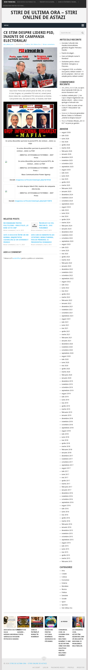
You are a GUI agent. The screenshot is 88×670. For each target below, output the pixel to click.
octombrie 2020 (67, 350)
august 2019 (66, 393)
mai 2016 (65, 515)
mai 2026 (65, 142)
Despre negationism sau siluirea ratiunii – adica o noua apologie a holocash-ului (73, 100)
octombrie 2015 (67, 536)
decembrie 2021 (67, 306)
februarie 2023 (67, 263)
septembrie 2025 (67, 167)
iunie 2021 (65, 325)
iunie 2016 (65, 512)
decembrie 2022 (67, 269)
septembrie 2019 (67, 390)
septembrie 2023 (67, 241)
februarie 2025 (67, 188)
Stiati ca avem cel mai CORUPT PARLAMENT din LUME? (72, 108)
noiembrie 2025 (67, 160)
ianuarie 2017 (66, 490)
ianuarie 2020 (66, 378)
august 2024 (66, 207)
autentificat (17, 258)
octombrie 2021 (67, 313)
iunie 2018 (65, 437)
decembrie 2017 (67, 456)
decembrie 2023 (67, 232)
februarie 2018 (67, 449)
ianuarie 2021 (66, 341)
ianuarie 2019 (66, 415)
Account (36, 667)
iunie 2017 (65, 474)
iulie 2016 (65, 508)
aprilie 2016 (66, 518)
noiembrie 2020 (67, 347)
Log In (45, 667)
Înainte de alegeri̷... (47, 2)
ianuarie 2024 (66, 229)
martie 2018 (66, 446)
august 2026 (66, 132)
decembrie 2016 (67, 493)
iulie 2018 (65, 434)
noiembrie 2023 (67, 235)
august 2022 (66, 282)
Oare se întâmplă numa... (67, 2)
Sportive (64, 605)
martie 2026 (66, 148)
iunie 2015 (65, 549)
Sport (64, 602)
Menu (6, 25)
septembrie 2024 (67, 204)
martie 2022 (66, 297)
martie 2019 (66, 409)
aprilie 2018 (66, 443)
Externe (64, 583)
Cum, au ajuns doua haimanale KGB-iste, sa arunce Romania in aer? (73, 90)
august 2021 (66, 319)
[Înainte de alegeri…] (23, 622)
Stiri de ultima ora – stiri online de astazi (44, 15)
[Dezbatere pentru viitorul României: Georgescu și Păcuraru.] (51, 622)
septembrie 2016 (67, 502)
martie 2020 (66, 372)
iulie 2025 (65, 173)
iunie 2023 (65, 250)
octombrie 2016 (67, 499)
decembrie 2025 (67, 157)
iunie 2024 (65, 213)
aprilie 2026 (66, 145)
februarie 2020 (67, 375)
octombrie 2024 (67, 201)
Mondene (65, 586)
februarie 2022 (67, 300)
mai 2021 (65, 328)
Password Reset (58, 667)
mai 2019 (65, 403)
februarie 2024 (67, 226)
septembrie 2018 (67, 428)
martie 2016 (66, 521)
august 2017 (66, 468)
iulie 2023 (65, 247)
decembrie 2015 (67, 530)
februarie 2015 (67, 561)
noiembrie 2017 (67, 459)
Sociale (64, 599)
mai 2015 (65, 552)
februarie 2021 (67, 338)
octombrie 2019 (67, 387)
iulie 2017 (65, 471)
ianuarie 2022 (66, 303)
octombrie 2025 (67, 163)
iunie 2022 (65, 288)
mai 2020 (65, 365)
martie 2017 (66, 484)
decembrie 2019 (67, 381)
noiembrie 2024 (67, 198)
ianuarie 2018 (66, 453)
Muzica (64, 589)
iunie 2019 (65, 400)
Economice (65, 580)
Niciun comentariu (49, 44)
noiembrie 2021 (67, 310)
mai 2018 (65, 440)
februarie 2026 (67, 151)
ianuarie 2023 (66, 266)
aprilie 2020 (66, 369)
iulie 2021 (65, 322)
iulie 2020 (65, 359)
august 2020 (66, 356)
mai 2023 (65, 254)
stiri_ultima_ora (8, 44)
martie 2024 (66, 222)
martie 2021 (66, 334)
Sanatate (65, 595)
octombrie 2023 (67, 238)
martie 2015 (66, 558)
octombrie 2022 (67, 275)
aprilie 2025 (66, 182)
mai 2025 (65, 179)
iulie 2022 (65, 285)
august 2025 (66, 170)
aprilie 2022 (66, 294)
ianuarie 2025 (66, 191)
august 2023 (66, 244)
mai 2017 (65, 477)
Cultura (64, 577)
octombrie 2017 (67, 462)
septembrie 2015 (67, 540)
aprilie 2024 (66, 219)
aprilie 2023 (66, 257)
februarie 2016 (67, 524)
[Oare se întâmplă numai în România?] (37, 622)
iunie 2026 (65, 139)
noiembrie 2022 (67, 272)
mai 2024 (65, 216)
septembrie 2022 (67, 278)
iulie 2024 (65, 210)
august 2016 (66, 505)
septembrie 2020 (67, 353)
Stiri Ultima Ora (36, 44)
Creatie (64, 574)
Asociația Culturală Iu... (27, 2)
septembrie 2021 (67, 316)
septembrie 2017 (67, 465)
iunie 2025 (65, 176)
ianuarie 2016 (66, 527)
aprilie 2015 (66, 555)
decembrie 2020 (67, 344)
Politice (27, 44)
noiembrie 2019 (67, 384)
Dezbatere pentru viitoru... (14, 6)
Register (80, 667)
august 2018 (66, 431)
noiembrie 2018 (67, 421)
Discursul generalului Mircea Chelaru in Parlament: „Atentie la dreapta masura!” (73, 115)
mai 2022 (65, 291)
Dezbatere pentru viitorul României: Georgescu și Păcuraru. (70, 64)
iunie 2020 (65, 362)
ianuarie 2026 (66, 154)
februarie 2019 (67, 412)
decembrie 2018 (67, 418)
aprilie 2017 (66, 481)
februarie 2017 (67, 487)
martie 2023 (66, 260)
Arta (63, 571)
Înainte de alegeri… (68, 53)
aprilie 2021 (66, 331)
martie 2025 (66, 185)
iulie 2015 (65, 546)
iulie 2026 (65, 135)
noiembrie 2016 (67, 496)
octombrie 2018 (67, 425)
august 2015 (66, 543)
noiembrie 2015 (67, 533)
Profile (71, 667)
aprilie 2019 (66, 406)
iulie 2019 (65, 397)
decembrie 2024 (67, 195)
